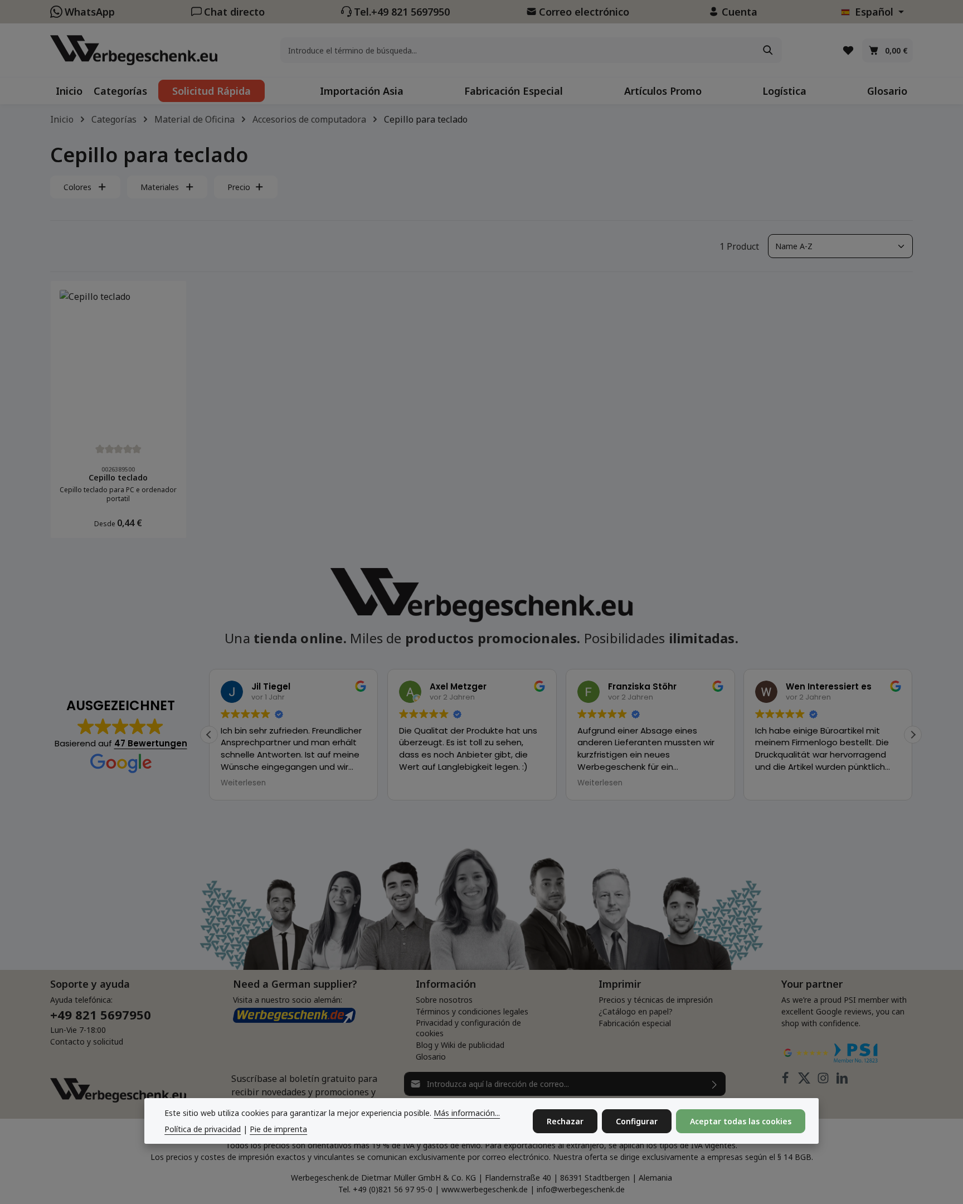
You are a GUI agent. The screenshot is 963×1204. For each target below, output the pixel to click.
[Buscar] (768, 50)
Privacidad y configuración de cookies (468, 1027)
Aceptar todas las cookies (740, 1121)
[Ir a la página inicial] (133, 50)
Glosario (431, 1056)
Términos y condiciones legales (472, 1011)
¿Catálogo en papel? (636, 1011)
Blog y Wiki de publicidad (460, 1045)
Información (446, 984)
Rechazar (565, 1121)
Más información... (467, 1113)
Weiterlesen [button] (243, 783)
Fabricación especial (635, 1023)
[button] (912, 734)
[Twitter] (805, 1081)
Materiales (159, 187)
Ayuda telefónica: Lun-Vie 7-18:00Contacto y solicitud (100, 1020)
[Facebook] (786, 1081)
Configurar (637, 1121)
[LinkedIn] (842, 1081)
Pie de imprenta (278, 1129)
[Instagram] (824, 1081)
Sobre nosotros (444, 999)
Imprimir (620, 984)
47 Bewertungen (150, 743)
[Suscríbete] (715, 1084)
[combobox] (517, 50)
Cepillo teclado (118, 478)
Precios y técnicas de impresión (656, 999)
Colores (77, 187)
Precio (238, 187)
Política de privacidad (202, 1129)
